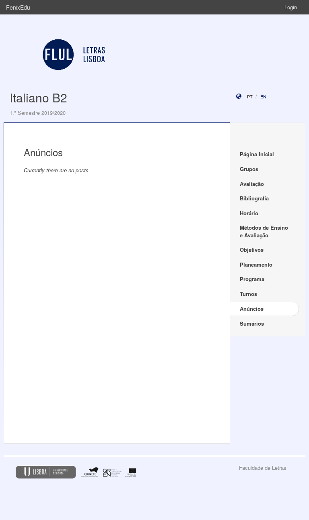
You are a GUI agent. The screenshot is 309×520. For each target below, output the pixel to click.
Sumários (252, 323)
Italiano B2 (38, 97)
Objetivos (252, 249)
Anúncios (252, 308)
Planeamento (256, 264)
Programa (252, 279)
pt (250, 96)
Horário (249, 213)
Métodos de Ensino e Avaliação (264, 231)
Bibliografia (254, 198)
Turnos (248, 294)
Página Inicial (257, 154)
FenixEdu (18, 7)
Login (290, 7)
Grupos (249, 169)
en (263, 96)
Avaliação (252, 184)
